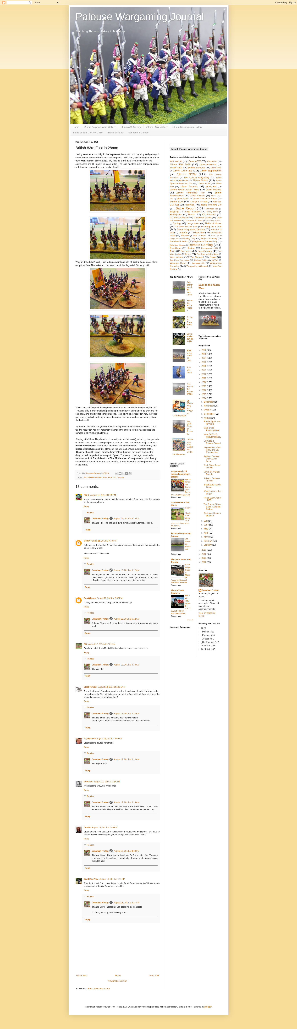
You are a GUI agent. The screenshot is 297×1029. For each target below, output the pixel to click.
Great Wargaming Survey (191, 229)
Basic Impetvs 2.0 (211, 204)
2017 (204, 386)
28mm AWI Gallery (131, 127)
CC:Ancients (209, 214)
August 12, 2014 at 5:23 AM (107, 781)
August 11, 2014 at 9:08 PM (109, 598)
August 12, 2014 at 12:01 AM (101, 644)
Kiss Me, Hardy (189, 369)
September (209, 414)
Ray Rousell (90, 738)
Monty (87, 541)
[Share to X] (123, 473)
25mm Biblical (200, 180)
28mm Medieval (214, 189)
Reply (86, 506)
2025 (204, 354)
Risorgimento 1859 (209, 248)
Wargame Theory (178, 263)
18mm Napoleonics (211, 170)
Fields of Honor (213, 223)
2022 (204, 366)
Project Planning (209, 238)
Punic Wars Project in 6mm (212, 466)
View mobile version (117, 981)
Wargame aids (198, 263)
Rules (172, 251)
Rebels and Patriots (179, 241)
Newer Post (81, 975)
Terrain (188, 254)
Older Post (154, 975)
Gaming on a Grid (211, 226)
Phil (85, 644)
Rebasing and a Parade (190, 305)
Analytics (189, 204)
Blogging (174, 211)
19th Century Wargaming (196, 177)
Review (191, 248)
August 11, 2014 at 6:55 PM (103, 495)
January (208, 545)
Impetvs (183, 232)
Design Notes (193, 223)
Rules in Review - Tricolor (212, 479)
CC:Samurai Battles (179, 217)
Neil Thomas (199, 235)
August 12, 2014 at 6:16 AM (126, 802)
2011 (204, 558)
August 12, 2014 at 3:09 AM (109, 738)
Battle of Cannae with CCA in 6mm (211, 459)
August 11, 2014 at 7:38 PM (103, 541)
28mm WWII (182, 198)
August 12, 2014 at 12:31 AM (111, 687)
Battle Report (185, 208)
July (206, 521)
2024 (204, 358)
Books (191, 214)
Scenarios (186, 251)
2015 (204, 394)
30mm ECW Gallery (157, 127)
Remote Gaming (201, 245)
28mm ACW (204, 183)
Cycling (177, 223)
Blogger (208, 1007)
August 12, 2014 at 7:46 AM (104, 827)
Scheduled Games (138, 132)
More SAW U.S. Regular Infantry (212, 435)
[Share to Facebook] (126, 473)
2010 (204, 562)
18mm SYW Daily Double (212, 473)
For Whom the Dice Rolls (186, 227)
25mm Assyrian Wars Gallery (100, 127)
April (206, 533)
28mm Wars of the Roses (205, 198)
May (206, 529)
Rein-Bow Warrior (177, 245)
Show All (190, 620)
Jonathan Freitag (100, 518)
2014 (204, 398)
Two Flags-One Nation (179, 260)
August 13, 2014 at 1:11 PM (112, 879)
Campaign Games (202, 217)
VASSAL (215, 260)
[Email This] (116, 473)
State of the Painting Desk (211, 429)
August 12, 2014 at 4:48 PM (126, 851)
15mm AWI (212, 161)
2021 (204, 370)
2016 (204, 390)
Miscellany (199, 232)
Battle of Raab (115, 132)
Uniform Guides (201, 260)
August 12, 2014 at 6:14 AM (126, 713)
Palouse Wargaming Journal (139, 16)
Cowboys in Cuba (214, 220)
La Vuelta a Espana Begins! (212, 442)
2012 (204, 554)
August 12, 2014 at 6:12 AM (126, 570)
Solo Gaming (205, 251)
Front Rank (107, 477)
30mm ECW (176, 201)
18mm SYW (186, 174)
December (209, 402)
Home (76, 127)
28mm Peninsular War (92, 477)
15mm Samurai (196, 167)
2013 (204, 550)
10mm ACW (194, 161)
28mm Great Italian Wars (184, 189)
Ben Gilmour (90, 598)
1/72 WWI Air (176, 161)
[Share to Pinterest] (129, 473)
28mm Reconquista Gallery (187, 127)
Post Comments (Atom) (99, 988)
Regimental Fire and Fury (205, 241)
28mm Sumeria (197, 195)
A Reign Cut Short (198, 202)
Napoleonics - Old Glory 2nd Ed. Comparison (212, 450)
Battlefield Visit (212, 209)
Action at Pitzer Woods (189, 322)
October (208, 410)
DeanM (87, 827)
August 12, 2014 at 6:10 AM (126, 518)
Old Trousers (118, 477)
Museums (185, 236)
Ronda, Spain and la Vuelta (212, 422)
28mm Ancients (189, 186)
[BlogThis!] (120, 473)
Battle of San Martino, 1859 (88, 132)
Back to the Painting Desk (189, 355)
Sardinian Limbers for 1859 (212, 514)
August (207, 418)
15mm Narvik (176, 167)
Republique (175, 248)
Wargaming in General (197, 266)
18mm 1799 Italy (182, 170)
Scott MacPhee (91, 879)
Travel (213, 257)
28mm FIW (211, 186)
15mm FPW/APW (208, 164)
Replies (90, 512)
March (207, 537)
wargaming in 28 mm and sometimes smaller (180, 474)
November (209, 406)
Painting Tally (188, 238)
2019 (204, 378)
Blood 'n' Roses (192, 211)
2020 (204, 374)
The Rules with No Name (207, 254)
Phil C (86, 495)
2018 (204, 382)
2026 (204, 350)
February (208, 541)
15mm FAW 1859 (180, 164)
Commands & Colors (193, 220)
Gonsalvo (88, 781)
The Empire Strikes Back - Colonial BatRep (212, 507)
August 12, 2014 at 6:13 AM (126, 665)
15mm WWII (216, 168)
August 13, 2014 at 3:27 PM (126, 902)
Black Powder (90, 687)
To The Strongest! (195, 257)
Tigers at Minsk (176, 257)
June (206, 525)
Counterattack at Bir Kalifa (190, 338)
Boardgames (176, 214)
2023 (204, 362)
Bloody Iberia (212, 212)
